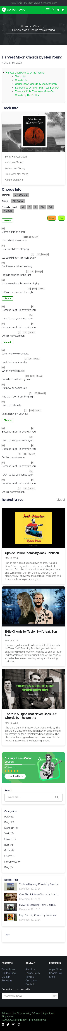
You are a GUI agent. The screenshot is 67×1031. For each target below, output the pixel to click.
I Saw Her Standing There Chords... (37, 904)
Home (24, 26)
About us (30, 969)
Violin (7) (9, 833)
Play (61, 218)
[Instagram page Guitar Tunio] (19, 1024)
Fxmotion (7, 980)
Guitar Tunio (8, 969)
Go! (55, 996)
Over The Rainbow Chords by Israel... (38, 894)
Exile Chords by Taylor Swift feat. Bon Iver (37, 87)
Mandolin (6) (11, 827)
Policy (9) (9, 816)
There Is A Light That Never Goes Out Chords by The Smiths (31, 716)
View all (61, 499)
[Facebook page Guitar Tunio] (3, 1024)
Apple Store (55, 969)
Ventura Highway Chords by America (38, 884)
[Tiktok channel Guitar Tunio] (8, 1024)
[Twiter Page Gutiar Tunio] (13, 1024)
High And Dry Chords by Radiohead (38, 915)
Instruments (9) (12, 861)
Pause (51, 218)
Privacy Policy (33, 973)
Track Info (20, 76)
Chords (37, 26)
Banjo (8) (9, 822)
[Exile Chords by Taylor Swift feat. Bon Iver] (33, 606)
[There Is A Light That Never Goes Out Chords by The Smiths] (33, 688)
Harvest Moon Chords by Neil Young (33, 30)
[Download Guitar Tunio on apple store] (58, 10)
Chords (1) (9, 856)
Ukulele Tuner (9, 973)
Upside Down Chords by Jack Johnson (36, 83)
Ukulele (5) (10, 839)
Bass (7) (8, 844)
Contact (30, 984)
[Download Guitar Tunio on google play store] (63, 10)
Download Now (15, 776)
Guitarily (6, 976)
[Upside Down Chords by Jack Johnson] (33, 527)
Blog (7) (8, 867)
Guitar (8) (9, 850)
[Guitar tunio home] (13, 10)
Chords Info (21, 80)
